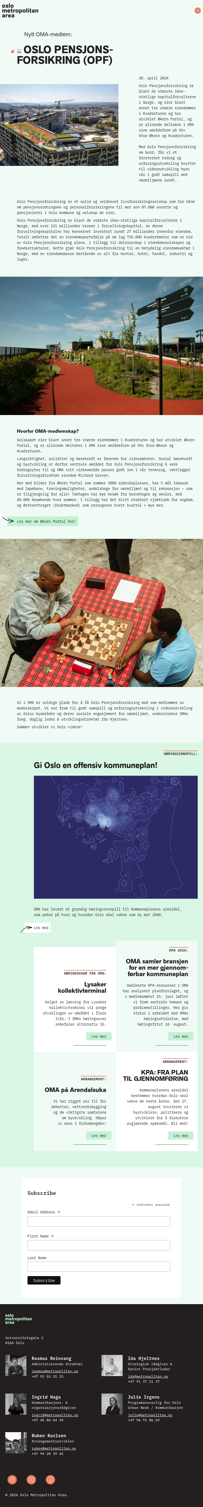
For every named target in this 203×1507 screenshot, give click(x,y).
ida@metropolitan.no (148, 1376)
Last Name (37, 1257)
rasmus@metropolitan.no (55, 1370)
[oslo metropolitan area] (20, 10)
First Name (40, 1235)
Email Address (44, 1211)
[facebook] (50, 1480)
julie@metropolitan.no (150, 1414)
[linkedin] (31, 1480)
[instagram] (12, 1480)
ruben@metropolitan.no (54, 1448)
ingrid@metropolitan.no (55, 1414)
